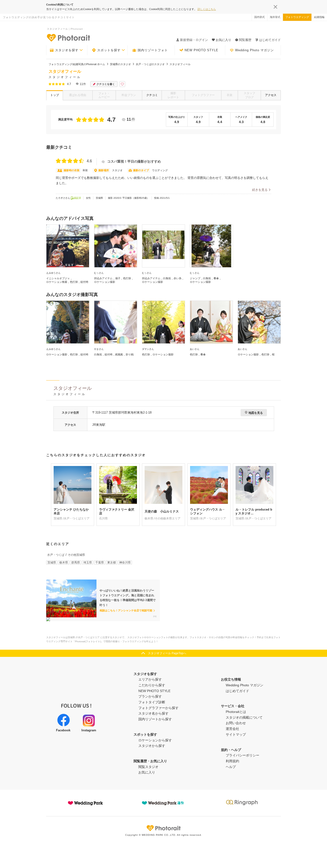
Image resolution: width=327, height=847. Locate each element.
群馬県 (75, 562)
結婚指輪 (319, 17)
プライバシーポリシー (242, 755)
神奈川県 (125, 562)
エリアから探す (150, 679)
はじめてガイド (270, 40)
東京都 (111, 562)
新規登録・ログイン (194, 40)
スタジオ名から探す (153, 713)
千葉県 (99, 562)
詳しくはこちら (206, 9)
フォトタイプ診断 (151, 702)
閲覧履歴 (245, 40)
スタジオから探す (151, 746)
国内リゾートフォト (153, 50)
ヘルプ (231, 767)
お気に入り (146, 772)
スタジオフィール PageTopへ (167, 653)
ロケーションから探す (155, 740)
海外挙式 (275, 17)
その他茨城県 (76, 555)
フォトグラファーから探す (158, 708)
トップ (54, 95)
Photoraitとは (236, 712)
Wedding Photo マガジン (254, 50)
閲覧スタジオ (148, 767)
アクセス (270, 95)
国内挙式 (259, 17)
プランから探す (150, 696)
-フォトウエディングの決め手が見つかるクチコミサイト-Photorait (68, 38)
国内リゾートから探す (155, 719)
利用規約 (232, 761)
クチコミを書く (105, 84)
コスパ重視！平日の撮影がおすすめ (134, 161)
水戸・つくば (55, 555)
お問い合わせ (236, 723)
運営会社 (232, 729)
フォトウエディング (297, 17)
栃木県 (63, 562)
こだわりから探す (151, 685)
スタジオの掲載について (244, 717)
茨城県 (51, 562)
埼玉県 (87, 562)
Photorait (163, 828)
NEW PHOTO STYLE (201, 50)
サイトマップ (236, 734)
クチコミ (152, 95)
